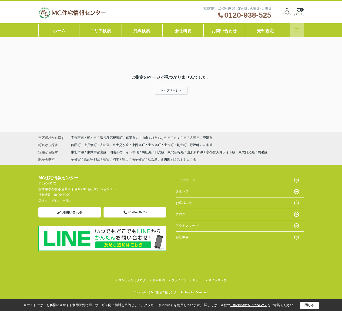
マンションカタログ (132, 280)
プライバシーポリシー (186, 280)
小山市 (143, 138)
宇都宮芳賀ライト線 (221, 152)
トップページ (185, 180)
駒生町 (182, 145)
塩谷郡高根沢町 (111, 138)
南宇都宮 (138, 159)
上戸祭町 (91, 145)
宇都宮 (76, 159)
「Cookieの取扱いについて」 (248, 305)
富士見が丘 (121, 145)
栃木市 (92, 138)
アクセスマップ (187, 225)
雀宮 (106, 159)
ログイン (287, 14)
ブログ (180, 214)
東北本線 (78, 152)
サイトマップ (217, 280)
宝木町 (169, 145)
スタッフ (182, 191)
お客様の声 (184, 203)
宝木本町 (155, 145)
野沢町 (195, 145)
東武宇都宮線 (97, 152)
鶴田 (125, 159)
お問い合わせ (224, 30)
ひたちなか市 (161, 138)
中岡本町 (139, 145)
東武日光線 (247, 152)
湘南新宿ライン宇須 (125, 152)
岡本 (116, 159)
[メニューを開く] (296, 30)
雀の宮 (105, 145)
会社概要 (183, 30)
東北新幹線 (176, 152)
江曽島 (153, 159)
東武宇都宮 (92, 159)
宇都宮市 (77, 138)
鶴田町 (76, 145)
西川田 (165, 159)
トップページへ (171, 90)
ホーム (59, 30)
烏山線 (147, 152)
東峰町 (207, 145)
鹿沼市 (207, 138)
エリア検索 (100, 30)
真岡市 (130, 138)
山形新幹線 (195, 152)
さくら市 (180, 138)
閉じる (309, 305)
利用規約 (159, 280)
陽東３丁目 (181, 159)
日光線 (160, 152)
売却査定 (265, 30)
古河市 (195, 138)
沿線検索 (141, 30)
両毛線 (263, 152)
